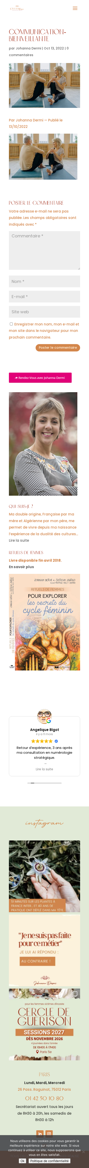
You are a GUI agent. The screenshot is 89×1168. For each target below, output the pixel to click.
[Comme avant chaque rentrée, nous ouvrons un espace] (44, 1024)
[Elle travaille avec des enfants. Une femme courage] (44, 950)
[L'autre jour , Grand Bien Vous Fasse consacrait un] (44, 876)
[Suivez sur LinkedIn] (40, 1134)
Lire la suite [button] (44, 769)
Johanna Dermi (28, 48)
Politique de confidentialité (49, 1161)
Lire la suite (19, 540)
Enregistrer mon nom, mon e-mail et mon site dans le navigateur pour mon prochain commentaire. (44, 331)
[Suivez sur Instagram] (49, 1134)
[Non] (83, 1151)
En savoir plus (21, 566)
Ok (22, 1161)
